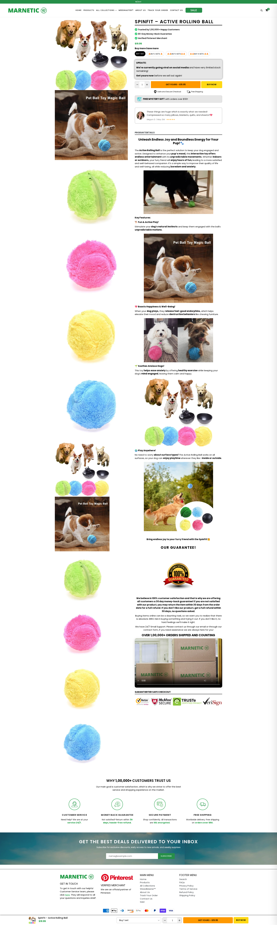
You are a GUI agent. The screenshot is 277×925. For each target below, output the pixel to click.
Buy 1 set (140, 53)
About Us (140, 10)
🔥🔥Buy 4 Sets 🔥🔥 (199, 54)
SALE (194, 10)
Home (79, 10)
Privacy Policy (186, 885)
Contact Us (176, 10)
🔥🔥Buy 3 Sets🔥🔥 (176, 54)
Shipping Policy (187, 895)
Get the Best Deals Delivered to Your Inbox (138, 841)
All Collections (105, 10)
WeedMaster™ (126, 10)
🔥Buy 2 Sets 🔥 (155, 54)
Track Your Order (158, 10)
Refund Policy (186, 892)
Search (183, 879)
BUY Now (211, 84)
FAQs (182, 882)
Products (89, 10)
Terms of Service (188, 888)
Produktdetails (145, 132)
